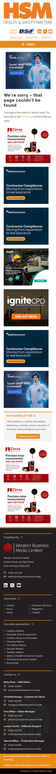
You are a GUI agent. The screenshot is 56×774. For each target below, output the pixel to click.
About (10, 612)
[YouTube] (50, 31)
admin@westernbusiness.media (24, 576)
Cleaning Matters (15, 641)
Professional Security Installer (22, 659)
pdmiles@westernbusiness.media (25, 719)
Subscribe (16, 37)
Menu (31, 44)
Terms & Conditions (14, 765)
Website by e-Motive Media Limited (36, 771)
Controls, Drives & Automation (22, 638)
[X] (45, 31)
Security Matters (15, 648)
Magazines (37, 609)
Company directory (42, 605)
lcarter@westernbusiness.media (24, 734)
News (10, 609)
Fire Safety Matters (16, 645)
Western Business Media (18, 756)
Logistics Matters (15, 631)
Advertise (32, 37)
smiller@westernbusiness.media (24, 749)
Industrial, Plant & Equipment (21, 634)
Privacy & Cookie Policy (38, 765)
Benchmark (13, 663)
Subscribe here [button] (26, 436)
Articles (10, 605)
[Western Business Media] (26, 552)
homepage (27, 116)
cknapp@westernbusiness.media (25, 705)
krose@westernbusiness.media (24, 690)
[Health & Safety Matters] (28, 13)
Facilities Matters (15, 652)
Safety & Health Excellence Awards (25, 656)
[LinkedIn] (40, 31)
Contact (46, 37)
